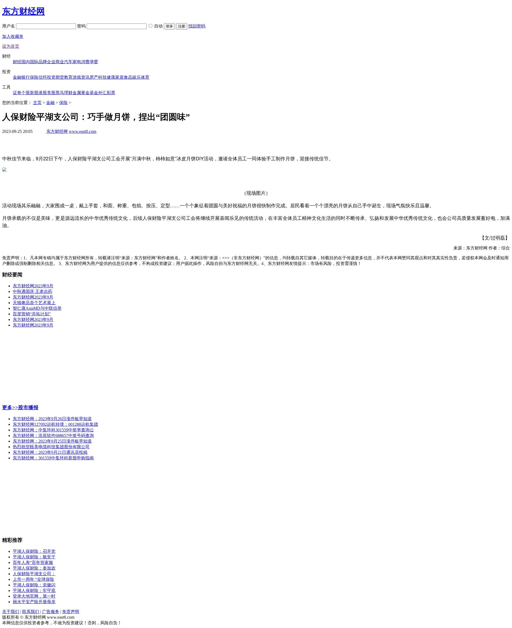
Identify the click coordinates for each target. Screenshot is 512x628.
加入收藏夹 (12, 36)
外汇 (102, 92)
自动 (158, 26)
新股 (34, 92)
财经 (17, 61)
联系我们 (30, 611)
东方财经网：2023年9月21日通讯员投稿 (50, 452)
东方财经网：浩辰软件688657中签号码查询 (53, 435)
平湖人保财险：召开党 (34, 551)
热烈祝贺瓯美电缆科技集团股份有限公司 (51, 446)
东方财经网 (23, 11)
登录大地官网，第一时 (34, 596)
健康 (111, 77)
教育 (68, 77)
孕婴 (94, 61)
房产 (94, 77)
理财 (68, 92)
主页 (37, 102)
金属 (77, 92)
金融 (17, 77)
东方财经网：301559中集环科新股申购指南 (53, 458)
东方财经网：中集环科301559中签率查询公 (53, 430)
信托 (42, 77)
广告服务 (50, 611)
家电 (77, 61)
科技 (102, 77)
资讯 (85, 77)
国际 (34, 61)
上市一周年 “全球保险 (33, 579)
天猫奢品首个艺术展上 (34, 302)
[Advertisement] (256, 147)
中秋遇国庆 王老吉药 (32, 291)
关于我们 (10, 611)
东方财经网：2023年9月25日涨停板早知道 (52, 441)
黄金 (85, 92)
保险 (34, 77)
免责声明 (70, 611)
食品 (128, 77)
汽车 (68, 61)
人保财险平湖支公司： (34, 573)
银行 (25, 77)
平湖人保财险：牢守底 (34, 590)
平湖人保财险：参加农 (34, 568)
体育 (145, 77)
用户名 (9, 26)
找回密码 (196, 26)
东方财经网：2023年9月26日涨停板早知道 (52, 418)
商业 (59, 61)
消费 (85, 61)
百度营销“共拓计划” (32, 314)
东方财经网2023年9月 (33, 286)
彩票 (111, 92)
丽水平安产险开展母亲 (34, 601)
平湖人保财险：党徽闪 (34, 585)
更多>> (10, 407)
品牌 (42, 61)
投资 (51, 77)
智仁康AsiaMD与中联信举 (37, 308)
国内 (25, 61)
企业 (51, 61)
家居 (119, 77)
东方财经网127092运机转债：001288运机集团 (55, 424)
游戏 (77, 77)
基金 (94, 92)
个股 (25, 92)
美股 (51, 92)
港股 (42, 92)
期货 (59, 77)
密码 (82, 26)
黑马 (59, 92)
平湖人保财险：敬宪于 (34, 557)
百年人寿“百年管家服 (33, 562)
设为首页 (10, 46)
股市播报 (28, 407)
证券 (17, 92)
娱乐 (136, 77)
